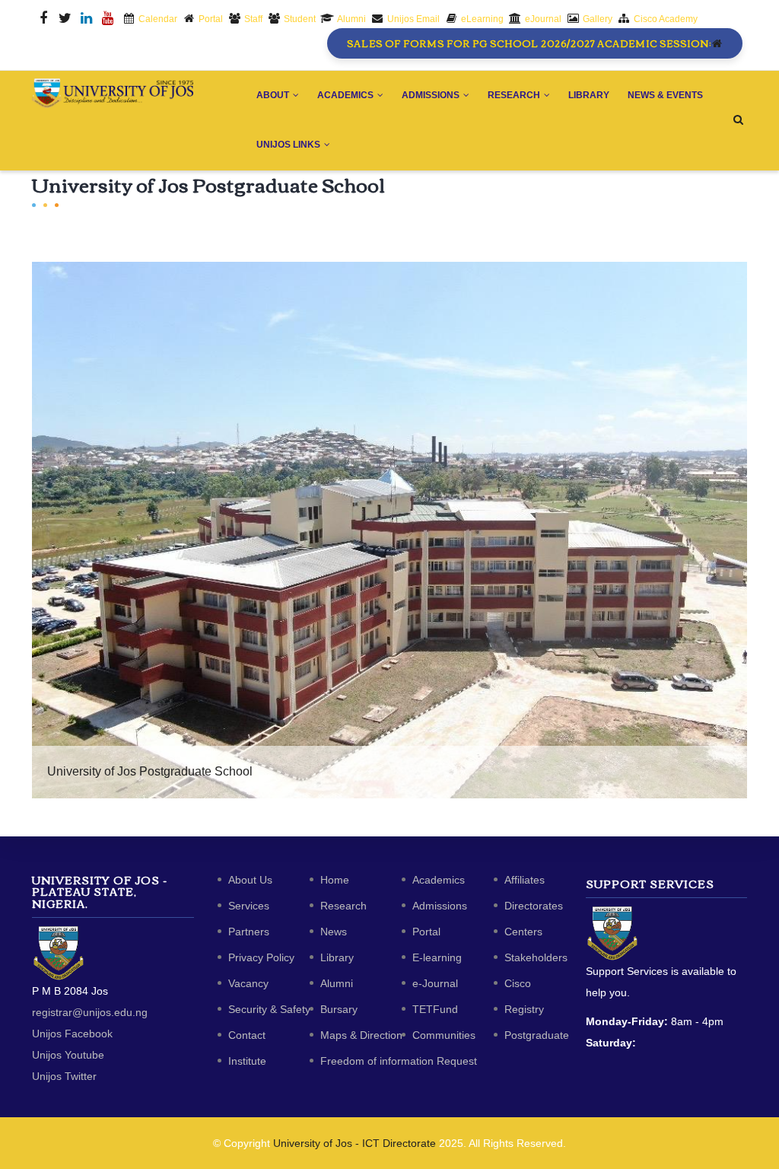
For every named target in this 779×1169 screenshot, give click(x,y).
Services (248, 906)
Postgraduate (536, 1035)
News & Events (665, 95)
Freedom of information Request (398, 1061)
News (333, 931)
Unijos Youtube (68, 1055)
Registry (524, 1009)
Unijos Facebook (72, 1033)
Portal (426, 931)
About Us (250, 880)
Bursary (339, 1009)
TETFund (435, 1009)
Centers (523, 931)
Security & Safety (269, 1009)
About (273, 95)
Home (334, 880)
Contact (246, 1035)
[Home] (113, 93)
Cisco (517, 983)
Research (515, 95)
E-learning (437, 957)
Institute (247, 1061)
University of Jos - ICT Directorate (354, 1143)
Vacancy (248, 983)
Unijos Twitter (64, 1076)
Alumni (336, 983)
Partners (248, 931)
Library (588, 95)
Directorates (533, 906)
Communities (443, 1035)
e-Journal (435, 983)
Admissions (432, 95)
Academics (346, 95)
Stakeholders (536, 957)
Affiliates (524, 880)
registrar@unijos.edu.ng (90, 1012)
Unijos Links (289, 144)
